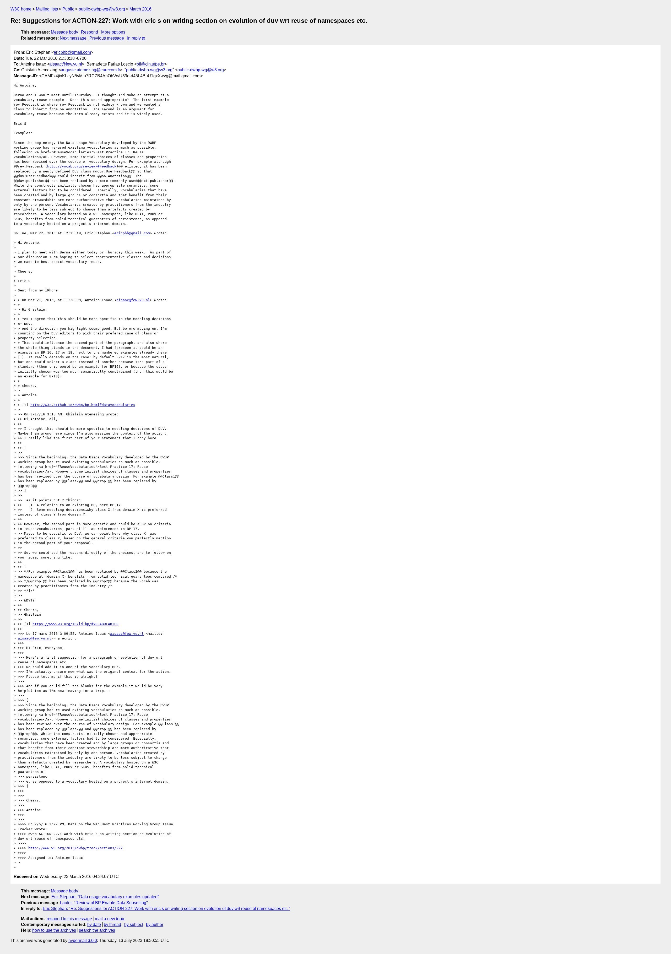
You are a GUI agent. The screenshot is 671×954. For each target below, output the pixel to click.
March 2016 (140, 9)
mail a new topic (110, 919)
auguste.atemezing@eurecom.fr (90, 70)
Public (68, 9)
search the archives (97, 930)
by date (94, 924)
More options (113, 32)
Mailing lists (47, 9)
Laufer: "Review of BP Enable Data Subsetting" (104, 903)
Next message (73, 38)
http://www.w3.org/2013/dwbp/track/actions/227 (75, 848)
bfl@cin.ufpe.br (151, 64)
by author (154, 924)
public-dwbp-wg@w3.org (102, 9)
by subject (133, 924)
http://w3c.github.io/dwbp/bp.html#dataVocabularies (82, 405)
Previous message (106, 38)
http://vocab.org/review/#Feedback (81, 166)
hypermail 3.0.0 (82, 940)
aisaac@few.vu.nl (65, 64)
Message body (64, 32)
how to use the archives (54, 930)
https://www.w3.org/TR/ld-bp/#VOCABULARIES (75, 624)
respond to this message (69, 919)
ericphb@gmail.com (72, 52)
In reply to (136, 38)
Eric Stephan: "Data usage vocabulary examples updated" (105, 897)
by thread (112, 924)
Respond (89, 32)
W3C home (20, 9)
